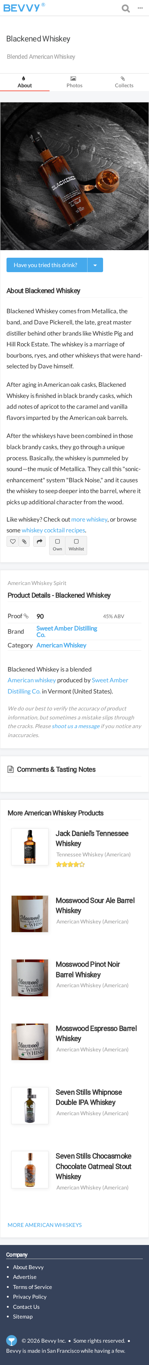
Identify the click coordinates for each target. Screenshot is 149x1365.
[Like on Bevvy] (12, 541)
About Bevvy (28, 1267)
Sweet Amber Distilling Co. (67, 631)
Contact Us (26, 1306)
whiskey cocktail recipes (53, 530)
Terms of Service (32, 1287)
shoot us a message (75, 726)
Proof (16, 616)
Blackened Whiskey (38, 38)
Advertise (25, 1276)
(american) (118, 854)
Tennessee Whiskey (79, 854)
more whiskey (89, 519)
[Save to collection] (24, 541)
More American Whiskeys (45, 1225)
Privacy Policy (30, 1296)
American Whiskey (61, 645)
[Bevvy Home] (22, 8)
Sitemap (23, 1316)
